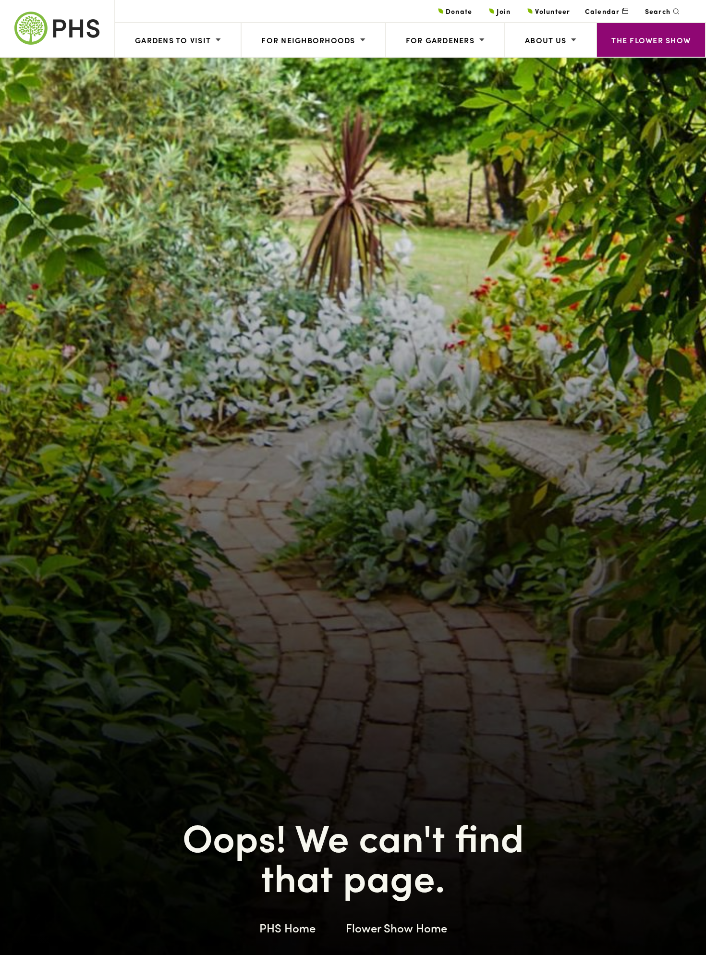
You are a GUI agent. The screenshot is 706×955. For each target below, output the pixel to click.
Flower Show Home (396, 927)
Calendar (602, 11)
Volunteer (552, 11)
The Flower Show (651, 40)
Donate (459, 11)
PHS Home (287, 927)
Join (504, 11)
